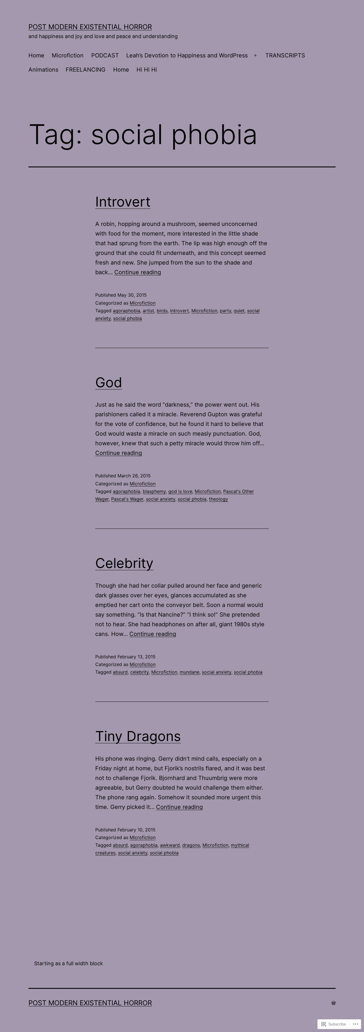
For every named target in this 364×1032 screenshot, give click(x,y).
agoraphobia (126, 310)
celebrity (139, 672)
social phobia (127, 318)
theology (218, 499)
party (225, 310)
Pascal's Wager (127, 499)
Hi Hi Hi (146, 69)
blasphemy (154, 491)
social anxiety (160, 499)
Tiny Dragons (138, 736)
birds (162, 310)
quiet (239, 310)
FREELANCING (86, 69)
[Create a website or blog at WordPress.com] (334, 1003)
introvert (179, 310)
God (108, 382)
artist (148, 310)
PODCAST (105, 55)
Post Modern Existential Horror (90, 27)
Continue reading (137, 272)
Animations (43, 69)
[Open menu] (255, 56)
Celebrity (124, 563)
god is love (180, 491)
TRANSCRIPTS (285, 55)
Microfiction (68, 55)
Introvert (122, 201)
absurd (120, 672)
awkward (170, 845)
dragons (191, 845)
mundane (189, 672)
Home (36, 55)
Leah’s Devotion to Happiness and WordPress (187, 55)
